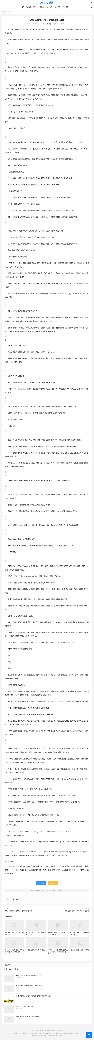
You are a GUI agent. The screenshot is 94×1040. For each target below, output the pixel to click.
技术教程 (49, 7)
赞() (61, 24)
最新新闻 (57, 7)
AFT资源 (15, 899)
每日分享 (65, 7)
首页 (23, 7)
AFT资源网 (47, 2)
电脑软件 (35, 7)
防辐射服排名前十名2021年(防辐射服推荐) (77, 911)
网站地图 (47, 1030)
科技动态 (4, 12)
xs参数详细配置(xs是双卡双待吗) (79, 950)
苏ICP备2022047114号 (56, 1030)
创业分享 (28, 7)
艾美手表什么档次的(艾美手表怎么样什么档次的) (18, 911)
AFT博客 (43, 890)
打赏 (53, 883)
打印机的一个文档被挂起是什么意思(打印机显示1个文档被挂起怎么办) (58, 952)
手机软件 (42, 7)
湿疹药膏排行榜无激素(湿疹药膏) (47, 20)
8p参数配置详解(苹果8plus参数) (35, 950)
